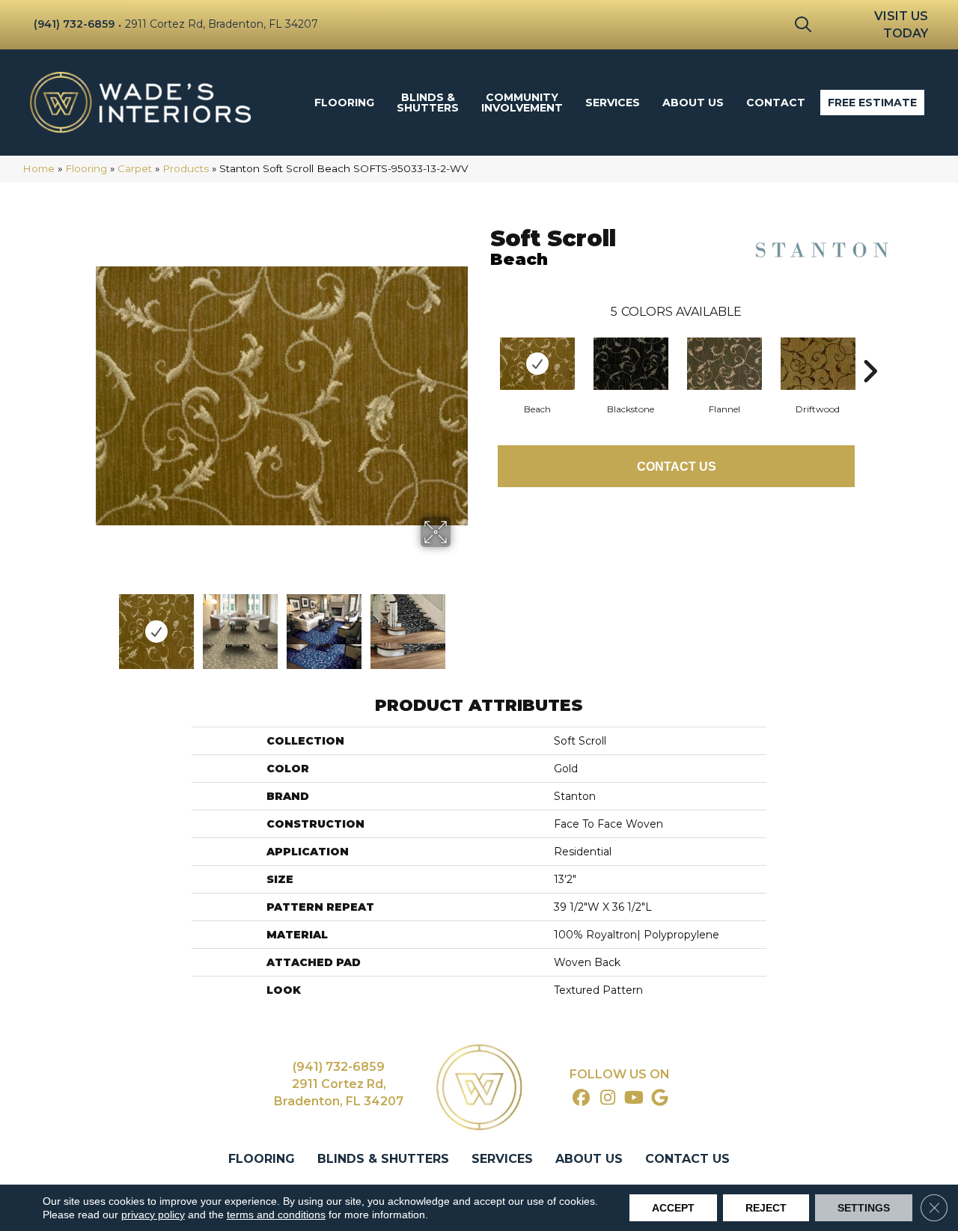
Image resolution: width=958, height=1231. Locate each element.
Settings (864, 1208)
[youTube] (634, 1098)
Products (185, 168)
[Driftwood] (818, 364)
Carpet (135, 168)
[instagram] (608, 1098)
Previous (103, 624)
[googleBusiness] (660, 1098)
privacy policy (153, 1215)
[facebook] (582, 1098)
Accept (673, 1208)
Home (38, 168)
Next (460, 624)
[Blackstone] (631, 364)
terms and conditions (276, 1215)
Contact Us (676, 466)
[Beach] (537, 364)
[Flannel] (724, 364)
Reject (766, 1208)
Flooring (86, 168)
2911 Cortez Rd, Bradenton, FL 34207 (221, 24)
